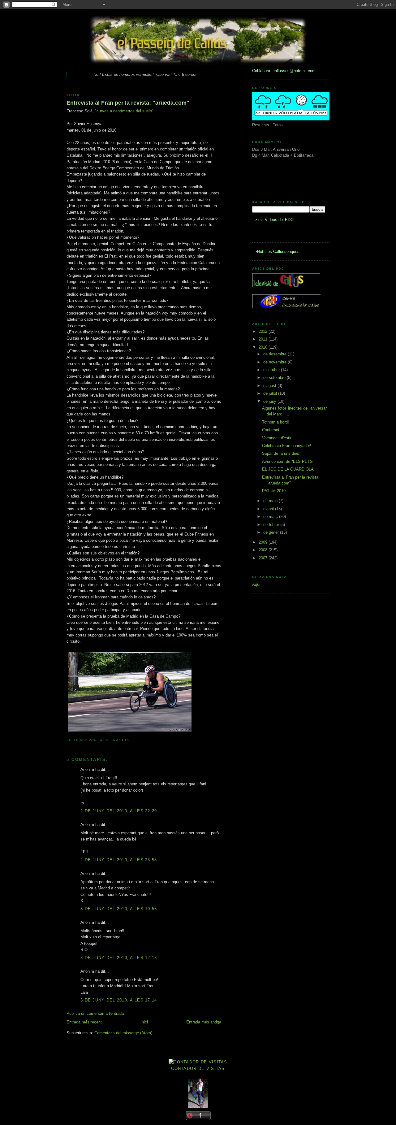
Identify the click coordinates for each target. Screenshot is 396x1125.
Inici (144, 1022)
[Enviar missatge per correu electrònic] (130, 740)
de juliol (270, 393)
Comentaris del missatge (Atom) (123, 1033)
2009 (264, 542)
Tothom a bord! (275, 422)
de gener (271, 532)
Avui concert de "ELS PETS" (288, 461)
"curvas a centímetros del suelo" (124, 111)
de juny (270, 401)
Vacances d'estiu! (278, 438)
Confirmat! (271, 430)
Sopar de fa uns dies (280, 453)
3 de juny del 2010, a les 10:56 (118, 908)
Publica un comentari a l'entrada (95, 1013)
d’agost (270, 385)
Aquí (256, 584)
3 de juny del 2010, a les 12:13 (118, 957)
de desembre (275, 354)
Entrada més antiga (203, 1022)
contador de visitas (198, 1068)
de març (271, 516)
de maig (271, 500)
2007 (264, 558)
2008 (264, 550)
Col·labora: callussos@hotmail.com (284, 70)
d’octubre (272, 369)
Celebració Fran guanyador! (286, 445)
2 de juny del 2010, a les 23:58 (118, 860)
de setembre (275, 377)
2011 (264, 339)
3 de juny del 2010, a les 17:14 (118, 1000)
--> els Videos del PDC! (273, 219)
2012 (264, 331)
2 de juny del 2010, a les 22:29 (118, 811)
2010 (264, 347)
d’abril (269, 508)
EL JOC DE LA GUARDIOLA (288, 469)
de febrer (271, 524)
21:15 (124, 740)
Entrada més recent (84, 1022)
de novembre (275, 362)
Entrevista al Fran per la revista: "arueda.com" (128, 103)
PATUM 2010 (274, 491)
